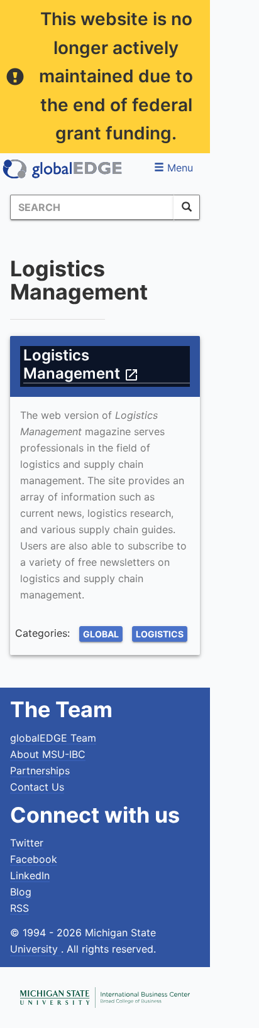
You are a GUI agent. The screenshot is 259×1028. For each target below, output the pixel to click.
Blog (20, 891)
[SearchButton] (187, 207)
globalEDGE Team (53, 738)
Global (101, 634)
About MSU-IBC (47, 754)
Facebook (33, 859)
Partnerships (40, 770)
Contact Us (37, 787)
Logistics (160, 634)
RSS (19, 908)
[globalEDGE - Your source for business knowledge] (63, 169)
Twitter (26, 842)
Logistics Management (81, 364)
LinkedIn (30, 875)
